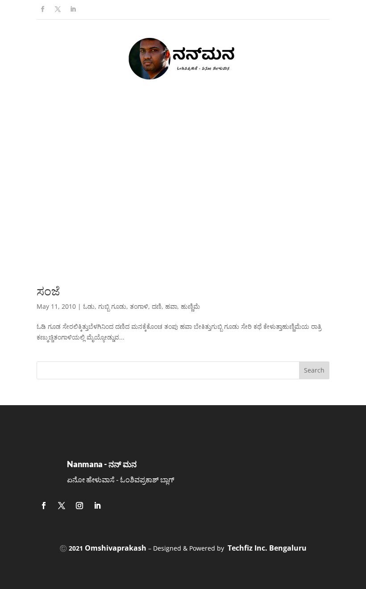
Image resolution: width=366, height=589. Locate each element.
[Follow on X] (57, 9)
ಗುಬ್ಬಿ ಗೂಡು (112, 306)
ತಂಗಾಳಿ (139, 306)
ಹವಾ (171, 306)
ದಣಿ (157, 306)
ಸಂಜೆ (48, 291)
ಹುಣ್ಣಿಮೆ (190, 306)
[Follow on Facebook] (42, 9)
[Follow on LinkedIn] (73, 9)
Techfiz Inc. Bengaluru (267, 548)
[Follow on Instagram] (79, 505)
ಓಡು (89, 306)
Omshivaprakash (115, 548)
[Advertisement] (183, 192)
